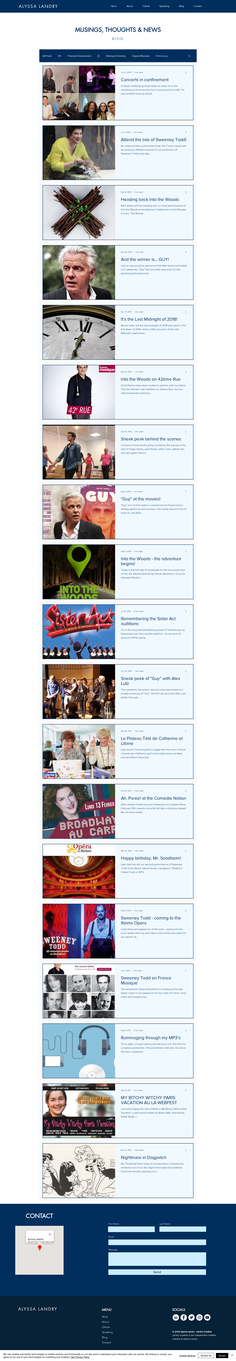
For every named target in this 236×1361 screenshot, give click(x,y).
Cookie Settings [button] (187, 1355)
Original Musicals (140, 55)
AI (98, 55)
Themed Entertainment (79, 55)
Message (113, 1249)
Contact (106, 1342)
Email (111, 1237)
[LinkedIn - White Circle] (176, 1317)
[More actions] (187, 72)
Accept (222, 1355)
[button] (189, 56)
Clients (106, 1327)
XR (59, 55)
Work (105, 1316)
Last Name (165, 1224)
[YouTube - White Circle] (207, 1317)
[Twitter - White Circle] (191, 1317)
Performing (161, 55)
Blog (104, 1337)
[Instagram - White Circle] (199, 1317)
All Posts (47, 55)
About (105, 1321)
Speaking (107, 1332)
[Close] (232, 1355)
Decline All (206, 1355)
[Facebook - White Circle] (183, 1317)
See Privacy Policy (80, 1357)
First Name (113, 1224)
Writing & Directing (116, 55)
